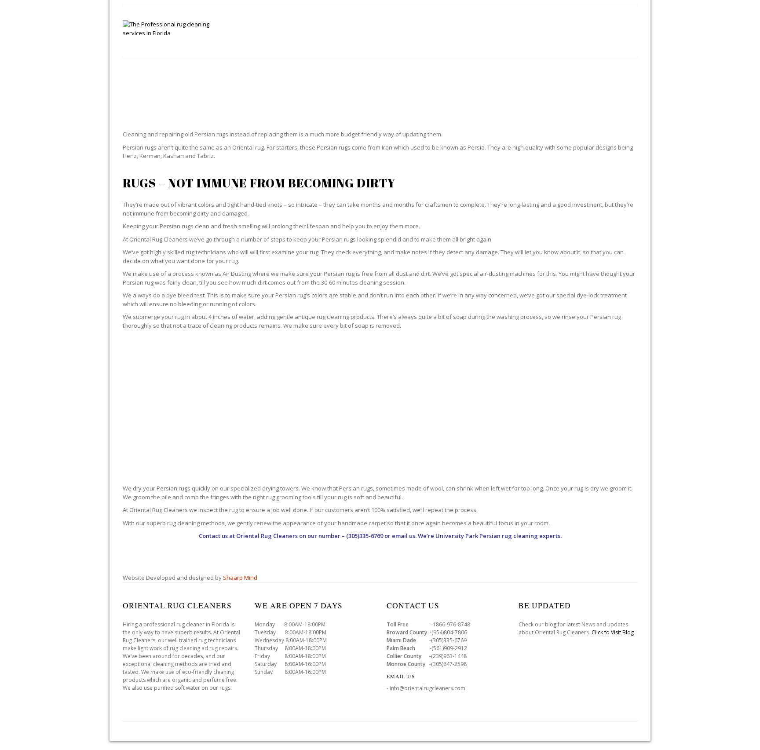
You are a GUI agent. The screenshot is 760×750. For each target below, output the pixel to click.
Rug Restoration (506, 31)
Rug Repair (445, 31)
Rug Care (397, 31)
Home (297, 31)
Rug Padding (570, 31)
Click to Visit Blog (613, 632)
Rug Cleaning (344, 31)
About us (621, 31)
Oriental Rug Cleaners (267, 536)
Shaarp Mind (240, 578)
